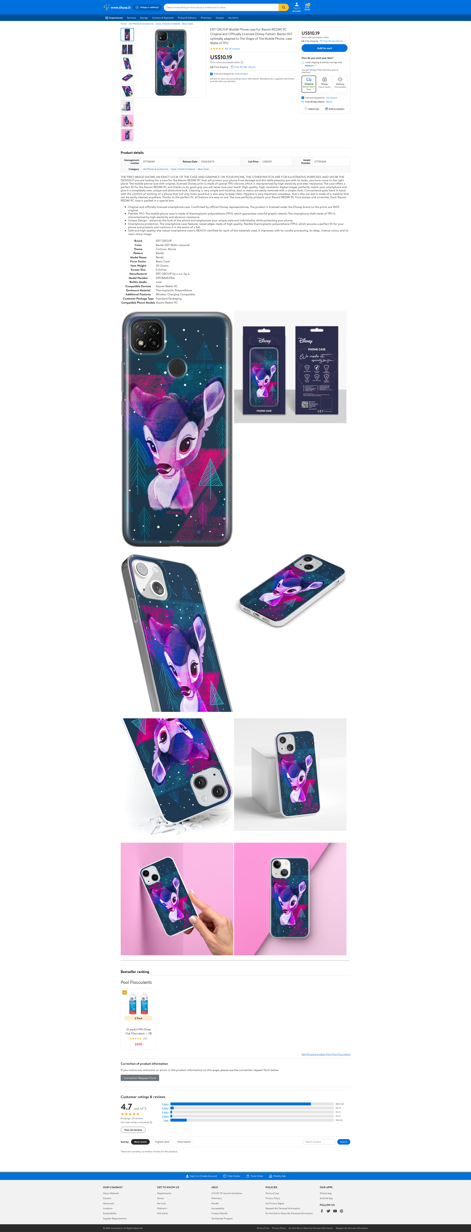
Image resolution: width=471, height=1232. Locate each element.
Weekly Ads (279, 1176)
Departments (116, 17)
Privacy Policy (272, 1198)
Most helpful (184, 1141)
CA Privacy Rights (274, 1203)
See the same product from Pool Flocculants (326, 1054)
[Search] (284, 7)
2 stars (165, 1116)
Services (131, 17)
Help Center (233, 1176)
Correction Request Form (140, 1078)
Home (124, 23)
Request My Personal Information (282, 1208)
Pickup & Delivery (187, 17)
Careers (220, 17)
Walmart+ (162, 1208)
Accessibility (217, 1208)
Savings (144, 17)
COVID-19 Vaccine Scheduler (226, 1193)
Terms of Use (272, 1193)
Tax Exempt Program (222, 1218)
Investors (107, 1208)
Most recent (140, 1141)
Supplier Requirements (115, 1218)
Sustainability (110, 1213)
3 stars (165, 1112)
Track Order (257, 1176)
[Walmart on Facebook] (322, 1211)
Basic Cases (187, 23)
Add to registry (336, 108)
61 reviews (234, 48)
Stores (160, 1198)
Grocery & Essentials (162, 17)
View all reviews (133, 1130)
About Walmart (111, 1193)
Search (343, 1141)
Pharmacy (206, 17)
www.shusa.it (241, 73)
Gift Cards (162, 1213)
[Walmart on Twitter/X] (328, 1211)
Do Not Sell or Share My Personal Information (289, 1213)
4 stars (165, 1108)
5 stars (165, 1104)
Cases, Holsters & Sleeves (168, 23)
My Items (233, 17)
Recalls (215, 1203)
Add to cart (324, 48)
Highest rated (162, 1141)
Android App (326, 1198)
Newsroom (108, 1203)
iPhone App (326, 1193)
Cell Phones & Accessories (141, 23)
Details (329, 101)
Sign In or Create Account (203, 1176)
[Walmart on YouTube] (335, 1211)
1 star (166, 1120)
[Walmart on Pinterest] (342, 1211)
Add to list (313, 108)
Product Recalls (219, 1213)
